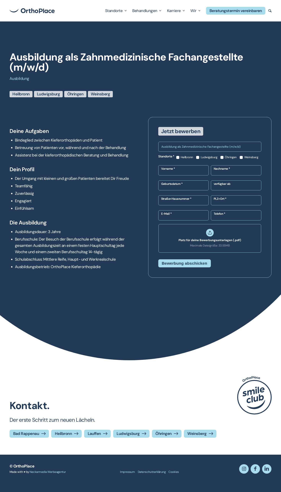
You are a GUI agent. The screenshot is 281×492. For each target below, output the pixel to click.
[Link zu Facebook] (255, 469)
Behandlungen (144, 10)
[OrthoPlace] (32, 10)
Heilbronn (186, 157)
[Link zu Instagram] (244, 469)
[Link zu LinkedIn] (266, 469)
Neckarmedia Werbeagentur (48, 472)
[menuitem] (127, 472)
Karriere (174, 10)
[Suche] (270, 10)
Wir (193, 10)
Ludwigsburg (208, 157)
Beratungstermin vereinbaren (236, 10)
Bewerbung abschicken (184, 263)
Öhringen (230, 157)
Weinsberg (251, 157)
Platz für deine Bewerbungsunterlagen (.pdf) (210, 240)
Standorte (114, 10)
